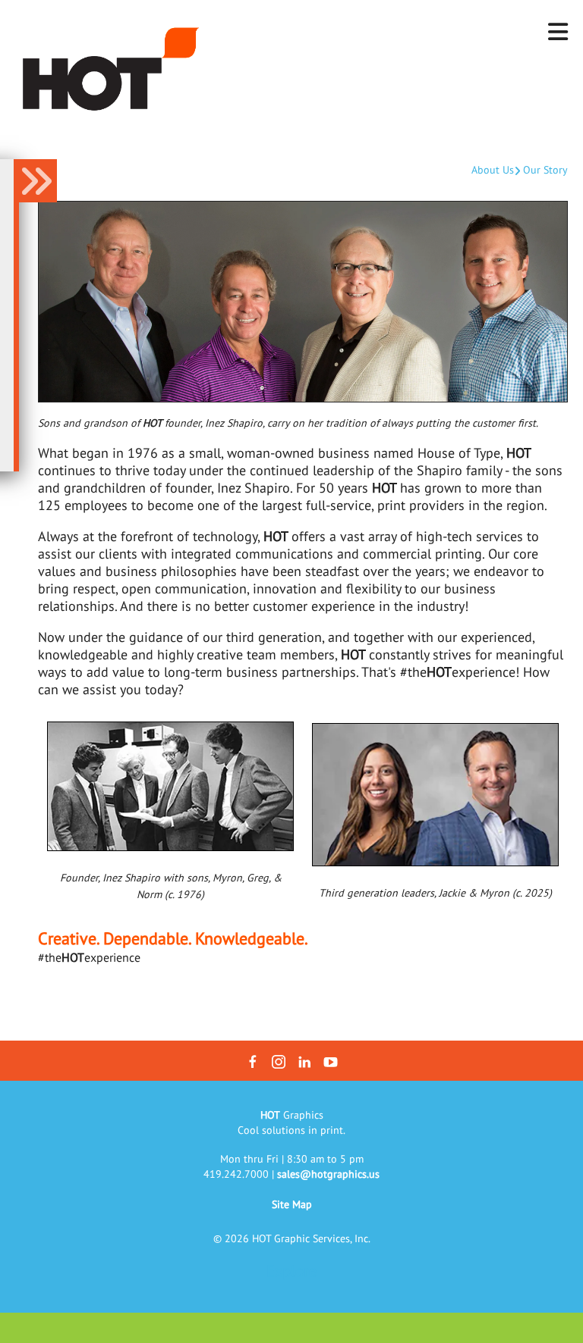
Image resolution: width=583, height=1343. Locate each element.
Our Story (545, 170)
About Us (492, 170)
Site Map (292, 1204)
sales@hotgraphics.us (328, 1174)
